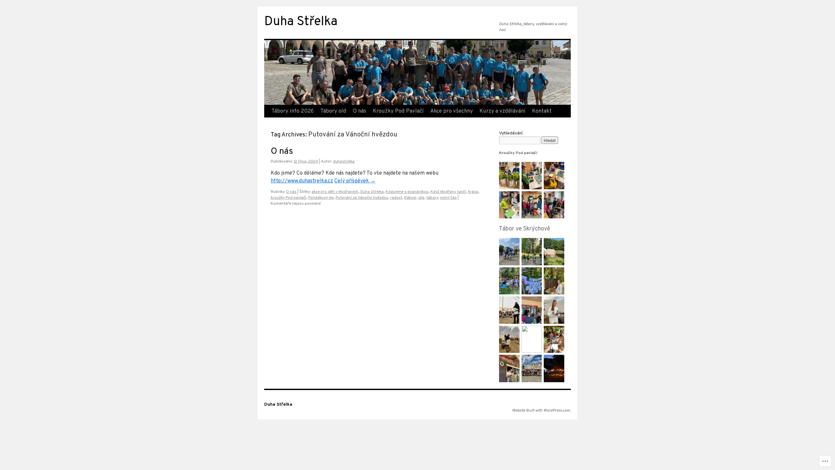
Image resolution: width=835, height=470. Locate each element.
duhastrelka (344, 161)
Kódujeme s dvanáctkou (407, 192)
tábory (432, 197)
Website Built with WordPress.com (541, 410)
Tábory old (333, 111)
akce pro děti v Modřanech (334, 192)
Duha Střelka (301, 22)
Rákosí (410, 197)
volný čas (448, 197)
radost (396, 197)
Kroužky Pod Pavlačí (398, 111)
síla (421, 197)
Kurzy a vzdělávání (502, 111)
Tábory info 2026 (292, 111)
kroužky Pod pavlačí (288, 197)
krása (473, 192)
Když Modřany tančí (448, 192)
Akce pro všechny (451, 111)
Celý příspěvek (354, 181)
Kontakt (542, 111)
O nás (359, 111)
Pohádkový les (321, 197)
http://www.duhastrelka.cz (302, 181)
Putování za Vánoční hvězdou (362, 197)
